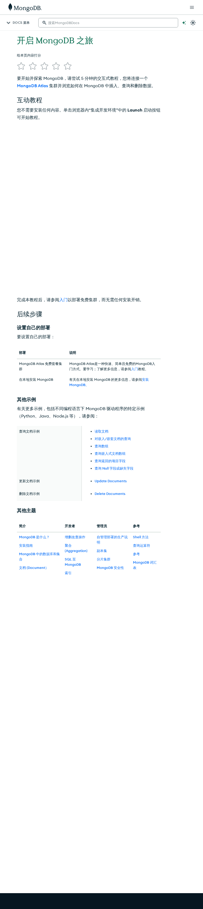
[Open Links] (192, 7)
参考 (136, 554)
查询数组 (101, 446)
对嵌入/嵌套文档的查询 (113, 439)
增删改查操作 (75, 537)
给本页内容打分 (29, 55)
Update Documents (111, 481)
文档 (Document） (34, 567)
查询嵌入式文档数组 (110, 453)
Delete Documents (110, 493)
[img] (21, 66)
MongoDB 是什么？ (34, 537)
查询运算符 (141, 545)
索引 (68, 573)
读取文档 (101, 431)
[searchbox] (108, 22)
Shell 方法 (141, 537)
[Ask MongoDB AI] (184, 22)
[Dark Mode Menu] (193, 22)
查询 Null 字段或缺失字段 (114, 468)
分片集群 (103, 559)
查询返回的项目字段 (110, 461)
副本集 (102, 551)
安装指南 (26, 545)
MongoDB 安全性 (110, 567)
